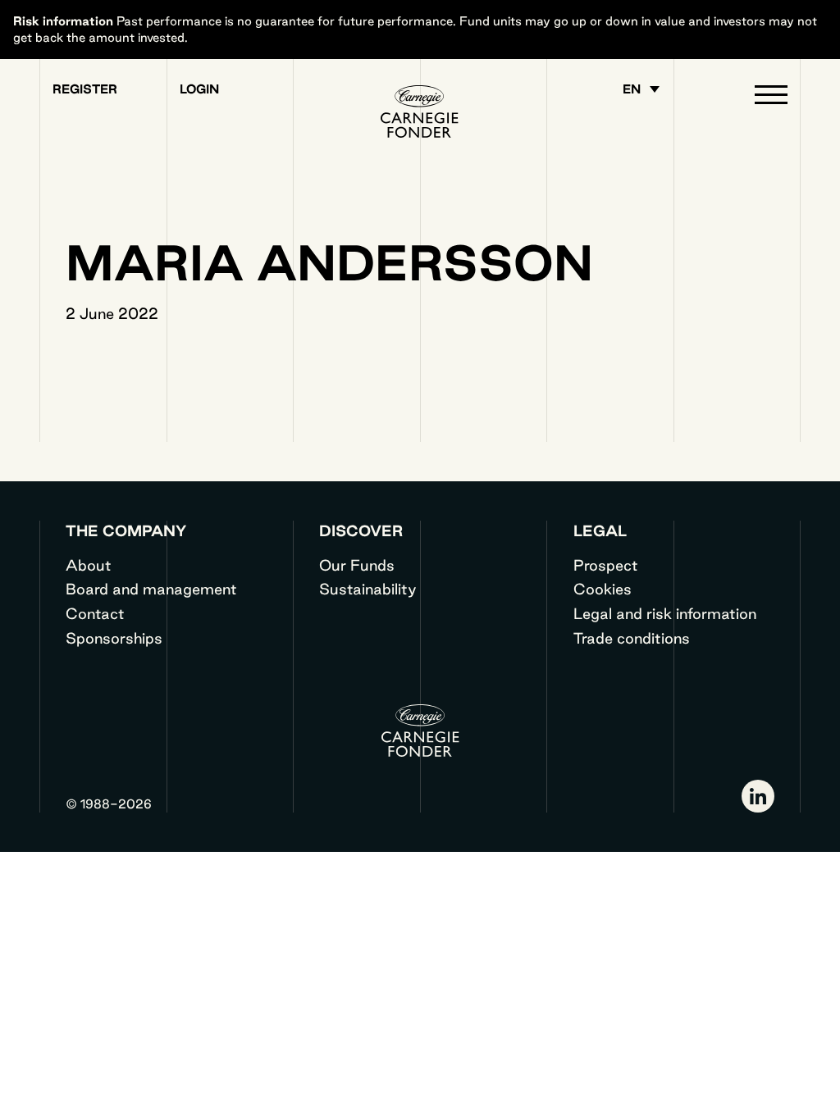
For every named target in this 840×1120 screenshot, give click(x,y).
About (89, 565)
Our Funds (357, 565)
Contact (95, 613)
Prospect (605, 565)
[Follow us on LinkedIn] (758, 796)
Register (84, 89)
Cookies (602, 588)
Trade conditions (631, 638)
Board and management (151, 588)
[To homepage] (419, 111)
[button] (771, 98)
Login (199, 89)
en (632, 89)
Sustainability (368, 588)
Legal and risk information (664, 613)
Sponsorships (114, 638)
